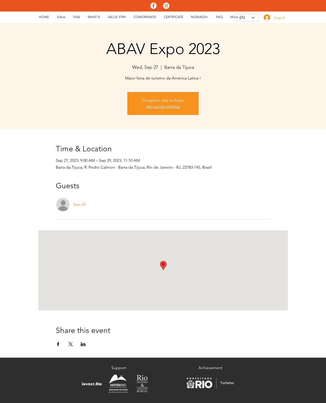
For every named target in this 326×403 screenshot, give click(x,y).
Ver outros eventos (163, 106)
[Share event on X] (70, 344)
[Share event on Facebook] (58, 344)
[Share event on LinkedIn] (83, 344)
